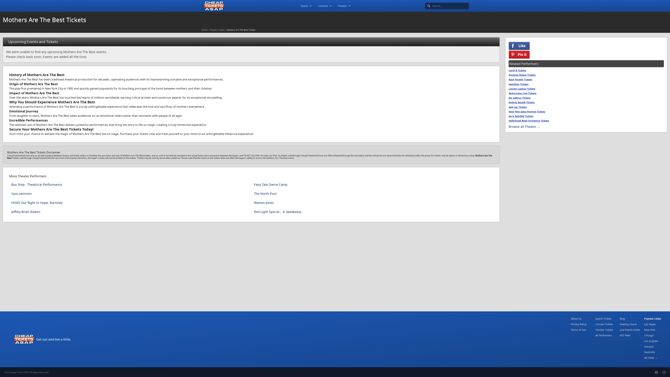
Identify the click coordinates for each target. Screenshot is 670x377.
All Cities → (650, 357)
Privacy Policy (578, 324)
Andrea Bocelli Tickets (522, 102)
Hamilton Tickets (518, 84)
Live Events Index (630, 329)
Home (205, 29)
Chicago (649, 335)
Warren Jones (264, 203)
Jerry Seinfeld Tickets (521, 116)
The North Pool (265, 193)
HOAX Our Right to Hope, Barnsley (36, 203)
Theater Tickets (217, 29)
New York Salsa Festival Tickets (527, 111)
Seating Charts (628, 324)
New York (649, 329)
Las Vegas (650, 324)
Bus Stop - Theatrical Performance (36, 184)
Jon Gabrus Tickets (520, 97)
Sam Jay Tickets (518, 107)
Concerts (323, 6)
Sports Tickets (603, 318)
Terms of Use (578, 329)
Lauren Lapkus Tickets (522, 88)
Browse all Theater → (524, 126)
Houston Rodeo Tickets (522, 75)
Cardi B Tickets (517, 70)
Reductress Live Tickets (523, 93)
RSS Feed (625, 335)
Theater (342, 6)
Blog (622, 318)
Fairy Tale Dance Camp (270, 184)
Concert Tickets (604, 324)
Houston (649, 346)
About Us (576, 318)
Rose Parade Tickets (520, 79)
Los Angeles (651, 341)
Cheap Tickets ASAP (19, 372)
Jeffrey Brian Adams (25, 212)
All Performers (603, 335)
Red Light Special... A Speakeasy (277, 212)
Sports (304, 6)
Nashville (649, 352)
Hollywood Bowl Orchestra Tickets (529, 120)
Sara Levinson (21, 193)
